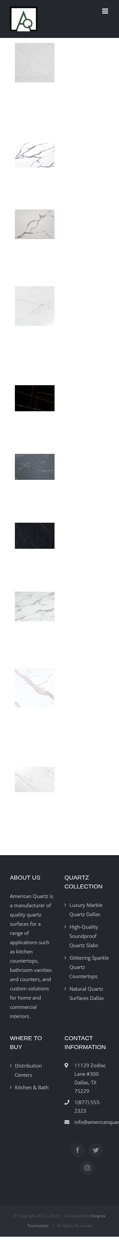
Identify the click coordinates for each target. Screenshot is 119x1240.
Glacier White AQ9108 (33, 607)
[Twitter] (96, 1150)
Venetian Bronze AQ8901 (33, 73)
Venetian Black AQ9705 (33, 151)
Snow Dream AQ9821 (33, 317)
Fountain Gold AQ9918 (33, 698)
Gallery (35, 167)
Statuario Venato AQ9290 (33, 225)
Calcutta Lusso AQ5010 (33, 776)
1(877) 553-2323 (87, 1106)
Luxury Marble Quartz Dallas (85, 909)
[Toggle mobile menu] (105, 11)
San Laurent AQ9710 (33, 395)
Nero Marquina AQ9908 (33, 533)
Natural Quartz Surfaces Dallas (86, 993)
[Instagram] (87, 1168)
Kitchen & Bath (32, 1087)
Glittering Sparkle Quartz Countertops (89, 966)
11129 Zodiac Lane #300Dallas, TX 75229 (90, 1078)
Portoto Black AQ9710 (33, 464)
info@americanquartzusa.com (91, 1122)
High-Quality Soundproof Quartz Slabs (83, 935)
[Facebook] (77, 1150)
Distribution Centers (28, 1070)
